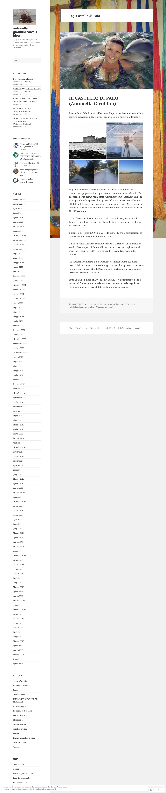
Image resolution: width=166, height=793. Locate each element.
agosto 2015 (18, 627)
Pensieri (16, 733)
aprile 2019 (18, 429)
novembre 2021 (20, 289)
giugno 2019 (18, 420)
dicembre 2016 (19, 555)
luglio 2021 (17, 307)
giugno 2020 (18, 366)
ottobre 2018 (18, 456)
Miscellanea (18, 720)
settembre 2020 (20, 352)
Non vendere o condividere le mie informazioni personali (115, 328)
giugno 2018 (18, 474)
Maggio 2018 (18, 479)
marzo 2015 (18, 650)
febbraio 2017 (19, 546)
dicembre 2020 (19, 339)
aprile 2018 (18, 483)
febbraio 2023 (19, 226)
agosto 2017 (18, 519)
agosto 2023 (18, 208)
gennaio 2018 (19, 497)
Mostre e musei (19, 724)
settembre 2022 (20, 249)
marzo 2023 (18, 222)
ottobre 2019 (18, 402)
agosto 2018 (18, 465)
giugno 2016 (18, 582)
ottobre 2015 (18, 618)
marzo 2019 (18, 434)
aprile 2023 (18, 217)
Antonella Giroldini (21, 685)
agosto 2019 (18, 411)
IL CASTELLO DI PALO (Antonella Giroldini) (93, 100)
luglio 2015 (17, 632)
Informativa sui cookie (49, 789)
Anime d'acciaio (20, 681)
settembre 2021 (20, 298)
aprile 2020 (18, 375)
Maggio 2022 (18, 262)
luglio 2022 (17, 253)
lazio (83, 307)
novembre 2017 (20, 506)
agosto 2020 (18, 357)
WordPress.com (20, 782)
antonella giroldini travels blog (25, 32)
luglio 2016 (17, 578)
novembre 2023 (20, 199)
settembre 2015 (20, 623)
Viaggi (16, 747)
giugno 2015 (18, 636)
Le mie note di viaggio (22, 711)
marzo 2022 (18, 271)
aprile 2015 (18, 645)
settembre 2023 (20, 204)
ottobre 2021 (18, 294)
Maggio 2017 (18, 533)
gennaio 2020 (19, 388)
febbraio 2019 (19, 438)
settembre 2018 (20, 461)
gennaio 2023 (19, 231)
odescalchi (89, 307)
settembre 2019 (20, 407)
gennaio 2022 (19, 280)
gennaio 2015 (19, 659)
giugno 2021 (18, 312)
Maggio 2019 (18, 425)
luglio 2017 (17, 524)
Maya (22, 163)
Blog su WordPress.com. (79, 328)
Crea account (18, 764)
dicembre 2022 (19, 235)
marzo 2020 (18, 379)
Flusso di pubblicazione (23, 773)
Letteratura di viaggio (22, 715)
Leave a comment (105, 307)
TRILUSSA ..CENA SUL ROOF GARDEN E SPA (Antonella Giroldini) (25, 121)
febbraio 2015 (19, 654)
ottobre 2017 (18, 510)
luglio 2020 (17, 361)
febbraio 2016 (19, 600)
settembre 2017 (20, 515)
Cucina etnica (19, 694)
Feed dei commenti (21, 778)
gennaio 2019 (19, 443)
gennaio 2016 (19, 605)
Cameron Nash (26, 144)
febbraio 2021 (19, 330)
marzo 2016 (18, 596)
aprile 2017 (18, 537)
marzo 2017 (18, 542)
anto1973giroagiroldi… (30, 169)
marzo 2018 (18, 488)
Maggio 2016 (18, 587)
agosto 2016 (18, 573)
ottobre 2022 (18, 244)
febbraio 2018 (19, 492)
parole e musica (20, 729)
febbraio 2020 (19, 384)
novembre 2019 (20, 397)
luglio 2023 (17, 213)
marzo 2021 (18, 325)
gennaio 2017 (19, 551)
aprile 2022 (18, 267)
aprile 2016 (18, 591)
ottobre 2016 (18, 564)
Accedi (16, 769)
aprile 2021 (18, 321)
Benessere (17, 690)
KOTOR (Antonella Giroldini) (29, 147)
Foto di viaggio (19, 706)
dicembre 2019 (19, 393)
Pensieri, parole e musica (24, 738)
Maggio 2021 (18, 316)
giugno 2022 (18, 258)
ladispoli (76, 307)
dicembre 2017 (19, 501)
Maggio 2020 (18, 370)
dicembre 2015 (19, 609)
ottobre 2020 (18, 348)
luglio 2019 (17, 416)
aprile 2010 (18, 663)
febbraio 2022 (19, 276)
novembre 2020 (20, 343)
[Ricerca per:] (27, 60)
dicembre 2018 (19, 447)
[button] (87, 140)
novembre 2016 (20, 560)
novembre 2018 (20, 452)
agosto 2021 (18, 303)
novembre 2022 (20, 240)
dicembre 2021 (19, 285)
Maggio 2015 (18, 641)
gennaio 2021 (19, 334)
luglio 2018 (17, 470)
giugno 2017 (18, 528)
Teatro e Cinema (20, 742)
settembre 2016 (20, 569)
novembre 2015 (20, 614)
